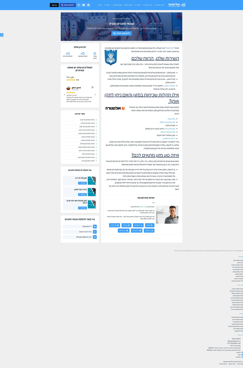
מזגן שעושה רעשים (168, 132)
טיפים (107, 5)
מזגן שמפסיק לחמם (167, 122)
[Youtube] (83, 5)
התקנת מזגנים (128, 5)
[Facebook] (88, 5)
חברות (139, 5)
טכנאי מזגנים (160, 5)
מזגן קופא (171, 118)
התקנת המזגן (170, 85)
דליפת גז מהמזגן (169, 138)
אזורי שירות (148, 5)
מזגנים (71, 169)
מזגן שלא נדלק (169, 128)
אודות (100, 5)
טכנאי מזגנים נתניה (117, 19)
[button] (79, 5)
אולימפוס (169, 48)
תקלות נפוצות (117, 5)
